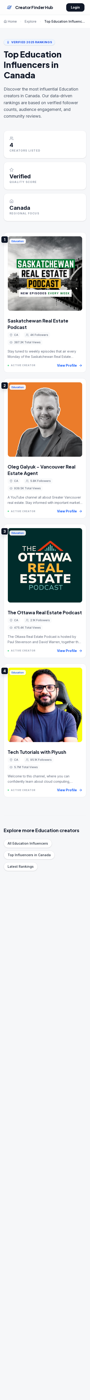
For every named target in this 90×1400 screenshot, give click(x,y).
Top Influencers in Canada (29, 855)
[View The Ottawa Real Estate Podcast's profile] (45, 591)
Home (12, 21)
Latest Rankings (21, 866)
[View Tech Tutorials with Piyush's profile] (45, 730)
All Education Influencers (28, 843)
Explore (30, 21)
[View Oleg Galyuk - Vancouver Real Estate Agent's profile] (45, 448)
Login (75, 7)
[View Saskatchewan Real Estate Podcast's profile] (45, 302)
